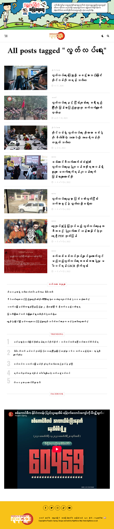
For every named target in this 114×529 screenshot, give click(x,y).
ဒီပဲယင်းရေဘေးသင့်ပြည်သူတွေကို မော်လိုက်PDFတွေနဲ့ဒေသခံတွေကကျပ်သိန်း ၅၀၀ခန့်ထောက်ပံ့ (48, 299)
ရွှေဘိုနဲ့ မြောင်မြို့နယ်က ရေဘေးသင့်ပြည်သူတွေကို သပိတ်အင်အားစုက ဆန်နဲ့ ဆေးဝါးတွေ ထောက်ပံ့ (47, 321)
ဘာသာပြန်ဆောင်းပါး (67, 518)
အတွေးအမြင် (55, 518)
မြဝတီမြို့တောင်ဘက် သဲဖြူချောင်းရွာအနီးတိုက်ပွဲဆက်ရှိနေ (31, 314)
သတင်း (41, 518)
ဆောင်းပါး (47, 518)
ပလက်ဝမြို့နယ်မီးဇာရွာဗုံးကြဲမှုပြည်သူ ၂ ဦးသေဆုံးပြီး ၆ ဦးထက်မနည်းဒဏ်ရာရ (43, 306)
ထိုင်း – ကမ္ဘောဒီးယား (95, 518)
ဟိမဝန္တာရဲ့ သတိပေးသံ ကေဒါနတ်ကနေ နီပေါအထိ (30, 291)
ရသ (85, 518)
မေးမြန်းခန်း (78, 518)
